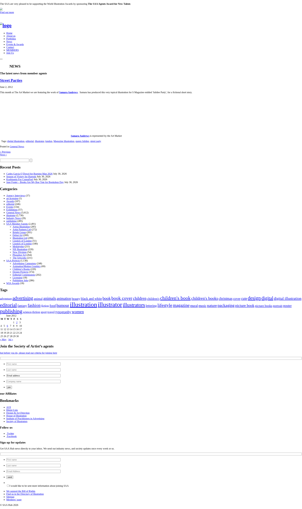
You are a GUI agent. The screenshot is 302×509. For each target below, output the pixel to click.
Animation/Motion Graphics (27, 266)
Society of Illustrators (16, 421)
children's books (204, 298)
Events (9, 207)
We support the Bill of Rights (20, 491)
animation (64, 298)
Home (9, 33)
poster (287, 306)
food (53, 306)
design (254, 298)
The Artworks (19, 257)
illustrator (39, 141)
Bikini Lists (12, 410)
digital (267, 298)
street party (95, 141)
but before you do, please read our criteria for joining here (28, 353)
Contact (10, 47)
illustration (83, 304)
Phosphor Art (19, 255)
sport (44, 312)
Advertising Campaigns (24, 263)
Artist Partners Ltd (22, 229)
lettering (151, 306)
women (78, 311)
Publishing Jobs (20, 280)
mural (194, 306)
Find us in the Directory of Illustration (25, 494)
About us (10, 36)
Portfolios (11, 38)
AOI (8, 407)
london (48, 141)
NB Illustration (20, 249)
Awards (10, 201)
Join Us (10, 53)
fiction (45, 305)
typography (63, 312)
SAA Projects (13, 260)
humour (62, 305)
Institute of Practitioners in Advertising (25, 418)
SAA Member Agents (17, 224)
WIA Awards (12, 283)
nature (212, 305)
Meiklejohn (18, 246)
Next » (3, 154)
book (107, 298)
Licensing (17, 277)
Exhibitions (12, 209)
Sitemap (10, 496)
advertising (22, 298)
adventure (6, 298)
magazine (181, 305)
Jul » (10, 339)
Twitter (10, 433)
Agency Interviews (15, 195)
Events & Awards (15, 44)
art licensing (12, 198)
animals (49, 298)
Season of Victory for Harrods (21, 176)
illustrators (134, 305)
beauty (76, 298)
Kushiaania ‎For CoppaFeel (19, 179)
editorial (30, 141)
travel (51, 312)
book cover (121, 298)
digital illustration (15, 141)
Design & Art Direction (18, 413)
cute (244, 298)
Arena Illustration (21, 226)
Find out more (7, 12)
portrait (277, 305)
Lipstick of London (22, 240)
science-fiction (31, 312)
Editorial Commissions (24, 274)
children (139, 298)
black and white (91, 298)
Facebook (12, 436)
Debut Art (17, 235)
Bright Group (19, 232)
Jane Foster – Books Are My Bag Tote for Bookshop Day (35, 182)
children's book (175, 298)
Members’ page (14, 499)
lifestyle (164, 305)
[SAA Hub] (11, 25)
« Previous (5, 152)
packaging (226, 305)
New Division (20, 252)
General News (17, 146)
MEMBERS (12, 50)
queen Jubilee (82, 141)
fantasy (22, 306)
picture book (244, 305)
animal (38, 298)
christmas (225, 298)
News (9, 41)
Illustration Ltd (20, 238)
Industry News (13, 218)
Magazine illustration (63, 141)
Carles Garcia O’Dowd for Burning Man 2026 (29, 173)
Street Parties (11, 80)
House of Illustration (16, 415)
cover (236, 298)
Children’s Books (21, 269)
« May (3, 339)
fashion (34, 305)
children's (153, 298)
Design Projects (20, 272)
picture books (263, 305)
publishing (11, 221)
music (202, 305)
